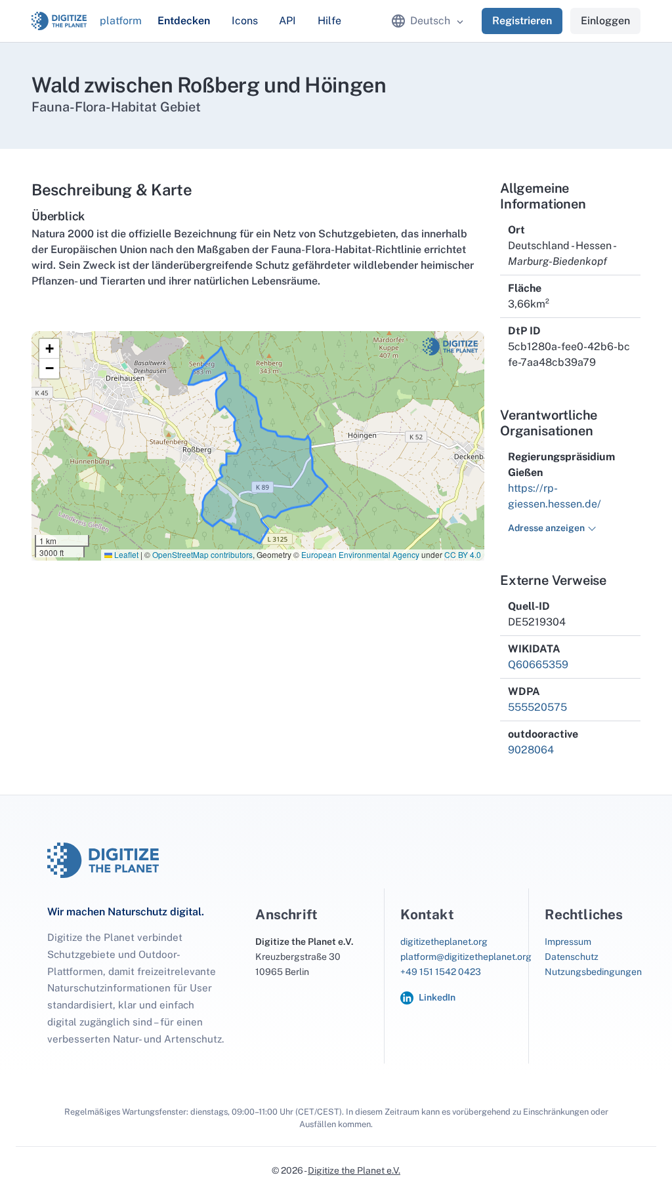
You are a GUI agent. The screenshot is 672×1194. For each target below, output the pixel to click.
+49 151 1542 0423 (440, 971)
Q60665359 (538, 664)
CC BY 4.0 (462, 554)
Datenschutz (571, 956)
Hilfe (329, 20)
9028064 (531, 750)
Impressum (568, 941)
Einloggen (605, 20)
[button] (49, 349)
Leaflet (125, 554)
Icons (245, 20)
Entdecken (184, 20)
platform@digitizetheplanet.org (466, 956)
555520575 (537, 707)
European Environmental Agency (360, 554)
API (287, 20)
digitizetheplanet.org (444, 941)
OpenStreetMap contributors (202, 554)
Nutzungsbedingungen (593, 971)
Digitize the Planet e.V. (354, 1170)
